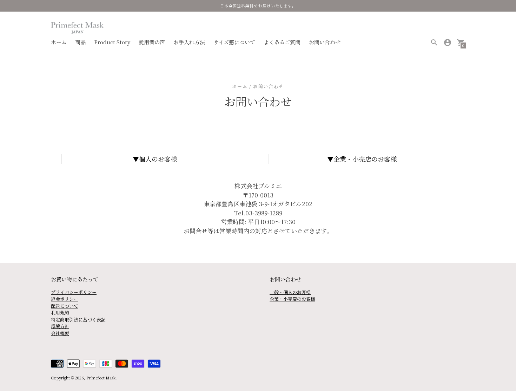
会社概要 (60, 333)
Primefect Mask (100, 377)
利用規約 (60, 312)
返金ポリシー (64, 298)
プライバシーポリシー (74, 292)
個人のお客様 (158, 158)
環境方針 (60, 326)
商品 (80, 42)
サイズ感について (234, 42)
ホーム (59, 42)
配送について (64, 305)
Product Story (112, 42)
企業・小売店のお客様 (365, 158)
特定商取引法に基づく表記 (78, 319)
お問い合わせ (324, 42)
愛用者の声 (152, 42)
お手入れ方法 (189, 42)
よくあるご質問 (282, 42)
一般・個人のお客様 (290, 292)
